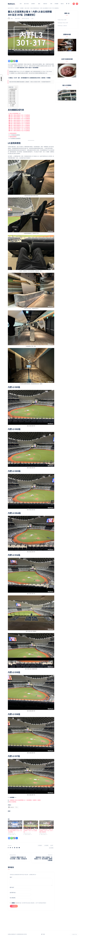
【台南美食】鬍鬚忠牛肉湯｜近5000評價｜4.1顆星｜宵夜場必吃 (18, 858)
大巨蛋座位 (40, 845)
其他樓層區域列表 (13, 89)
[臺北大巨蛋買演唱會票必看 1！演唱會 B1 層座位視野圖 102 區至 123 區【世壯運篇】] (15, 825)
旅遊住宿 (45, 3)
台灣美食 (33, 3)
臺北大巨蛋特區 (12, 801)
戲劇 (39, 3)
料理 (51, 3)
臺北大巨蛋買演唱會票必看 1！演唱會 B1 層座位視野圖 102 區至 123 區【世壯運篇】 (15, 830)
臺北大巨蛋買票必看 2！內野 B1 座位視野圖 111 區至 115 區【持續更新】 (30, 830)
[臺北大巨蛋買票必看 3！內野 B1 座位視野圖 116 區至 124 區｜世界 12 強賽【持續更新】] (46, 825)
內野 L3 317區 (13, 103)
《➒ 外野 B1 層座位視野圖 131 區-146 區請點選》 (19, 129)
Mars (12, 18)
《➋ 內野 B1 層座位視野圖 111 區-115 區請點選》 (19, 116)
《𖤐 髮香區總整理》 (12, 133)
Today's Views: (61, 19)
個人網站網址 (12, 897)
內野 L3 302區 (12, 93)
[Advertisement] (43, 918)
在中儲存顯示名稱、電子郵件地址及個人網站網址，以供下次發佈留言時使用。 (29, 903)
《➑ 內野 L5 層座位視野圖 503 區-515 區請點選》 (19, 127)
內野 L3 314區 (12, 98)
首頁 (21, 3)
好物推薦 (56, 3)
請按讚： (13, 104)
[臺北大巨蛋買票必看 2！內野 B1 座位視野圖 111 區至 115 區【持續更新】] (31, 825)
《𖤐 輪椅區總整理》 (12, 136)
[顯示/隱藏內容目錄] (15, 87)
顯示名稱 (12, 887)
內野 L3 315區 (12, 100)
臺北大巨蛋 (26, 3)
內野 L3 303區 (12, 95)
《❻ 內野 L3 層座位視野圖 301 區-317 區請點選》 (19, 123)
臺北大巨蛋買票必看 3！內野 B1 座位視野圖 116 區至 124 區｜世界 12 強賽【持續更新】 (46, 830)
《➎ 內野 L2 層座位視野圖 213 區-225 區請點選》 (19, 122)
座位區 (51, 845)
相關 (13, 105)
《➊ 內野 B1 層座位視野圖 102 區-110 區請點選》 (19, 115)
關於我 (62, 3)
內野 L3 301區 (12, 92)
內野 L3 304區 (12, 97)
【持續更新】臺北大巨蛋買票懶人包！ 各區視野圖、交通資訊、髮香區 (25, 800)
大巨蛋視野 (46, 845)
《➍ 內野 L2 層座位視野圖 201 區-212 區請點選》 (19, 120)
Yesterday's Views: (62, 22)
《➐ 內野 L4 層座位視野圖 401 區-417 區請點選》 (19, 125)
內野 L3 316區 (12, 101)
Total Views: (60, 25)
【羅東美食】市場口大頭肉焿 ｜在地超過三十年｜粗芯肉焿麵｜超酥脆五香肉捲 (43, 858)
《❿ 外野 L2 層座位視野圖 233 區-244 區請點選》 (19, 130)
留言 (11, 877)
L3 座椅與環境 (12, 90)
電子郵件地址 (13, 892)
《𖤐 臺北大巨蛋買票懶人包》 (14, 113)
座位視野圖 (51, 847)
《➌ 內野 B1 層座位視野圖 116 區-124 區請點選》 (19, 118)
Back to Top (74, 934)
